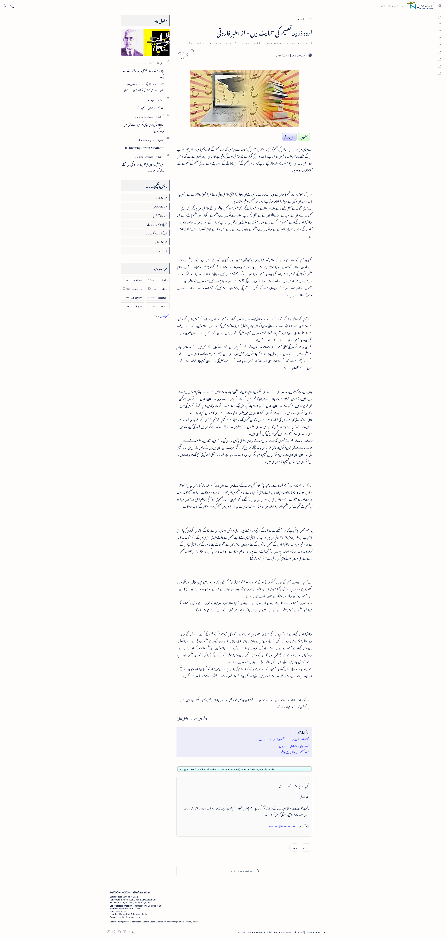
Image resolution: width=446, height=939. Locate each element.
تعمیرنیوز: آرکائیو (160, 241)
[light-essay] (147, 62)
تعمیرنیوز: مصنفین (160, 215)
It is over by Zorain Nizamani (144, 147)
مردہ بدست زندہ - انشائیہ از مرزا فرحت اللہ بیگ (143, 73)
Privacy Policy (192, 922)
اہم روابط (162, 250)
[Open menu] (439, 6)
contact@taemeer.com (283, 825)
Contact (180, 922)
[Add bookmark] (192, 51)
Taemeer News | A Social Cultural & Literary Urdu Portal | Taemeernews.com (285, 932)
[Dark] (12, 6)
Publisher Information (132, 922)
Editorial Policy (116, 922)
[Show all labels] (162, 315)
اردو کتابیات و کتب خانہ (157, 233)
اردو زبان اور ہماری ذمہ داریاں (294, 745)
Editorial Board (149, 922)
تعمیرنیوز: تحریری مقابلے (157, 224)
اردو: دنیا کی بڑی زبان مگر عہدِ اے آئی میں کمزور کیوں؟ (144, 127)
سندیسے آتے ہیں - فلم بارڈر (150, 107)
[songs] (151, 99)
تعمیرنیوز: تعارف (160, 197)
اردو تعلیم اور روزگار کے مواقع (295, 751)
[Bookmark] (5, 5)
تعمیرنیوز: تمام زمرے (158, 206)
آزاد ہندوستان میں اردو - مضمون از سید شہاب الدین (284, 738)
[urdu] (294, 847)
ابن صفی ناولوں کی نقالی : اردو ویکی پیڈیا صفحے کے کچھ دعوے (143, 167)
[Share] (182, 55)
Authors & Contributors (166, 922)
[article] (306, 847)
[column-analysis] (144, 116)
